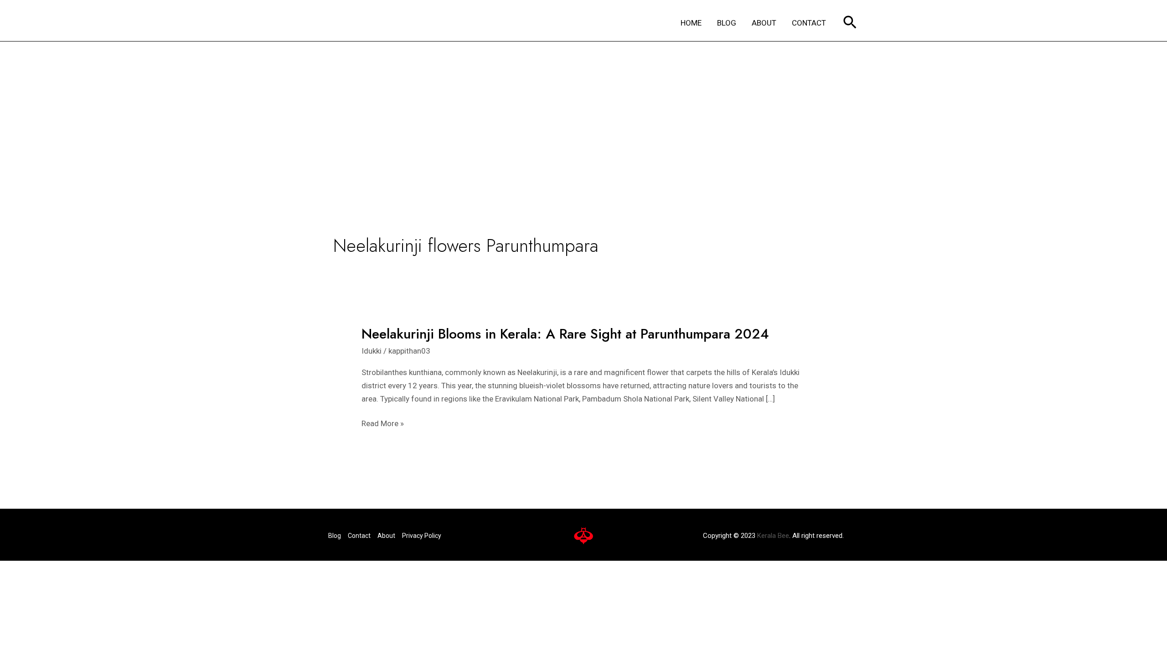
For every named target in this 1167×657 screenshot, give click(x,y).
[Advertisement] (583, 110)
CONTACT (809, 22)
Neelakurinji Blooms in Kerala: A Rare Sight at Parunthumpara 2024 (565, 334)
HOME (691, 22)
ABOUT (764, 22)
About (386, 535)
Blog (334, 535)
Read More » (382, 423)
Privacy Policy (421, 535)
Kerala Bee (773, 536)
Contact (359, 535)
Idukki (371, 350)
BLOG (726, 22)
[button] (850, 23)
